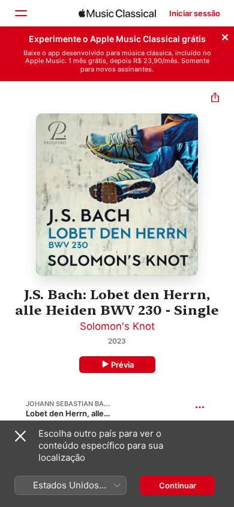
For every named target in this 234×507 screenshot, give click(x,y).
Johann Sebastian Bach (69, 403)
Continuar (177, 485)
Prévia (122, 364)
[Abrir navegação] (20, 13)
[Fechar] (225, 35)
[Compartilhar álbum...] (215, 99)
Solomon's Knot (117, 326)
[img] (117, 13)
